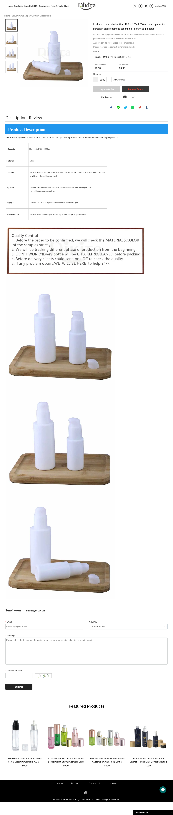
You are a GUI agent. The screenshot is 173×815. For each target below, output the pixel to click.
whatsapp (133, 107)
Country (93, 621)
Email (8, 621)
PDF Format (125, 97)
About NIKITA (30, 6)
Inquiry (113, 783)
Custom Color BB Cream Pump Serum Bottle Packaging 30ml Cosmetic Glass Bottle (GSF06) (66, 760)
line (118, 107)
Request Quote (135, 89)
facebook (111, 107)
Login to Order (106, 89)
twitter (125, 107)
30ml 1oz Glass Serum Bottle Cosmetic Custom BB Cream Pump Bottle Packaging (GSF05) (107, 760)
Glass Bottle (45, 15)
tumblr (147, 107)
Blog (66, 6)
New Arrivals (57, 6)
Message (10, 635)
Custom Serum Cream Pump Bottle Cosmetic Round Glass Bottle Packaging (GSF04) (148, 760)
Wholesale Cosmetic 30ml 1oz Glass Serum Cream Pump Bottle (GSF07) (25, 760)
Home (10, 6)
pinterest (140, 107)
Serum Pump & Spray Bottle (25, 15)
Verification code (13, 670)
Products (18, 6)
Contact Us (44, 6)
